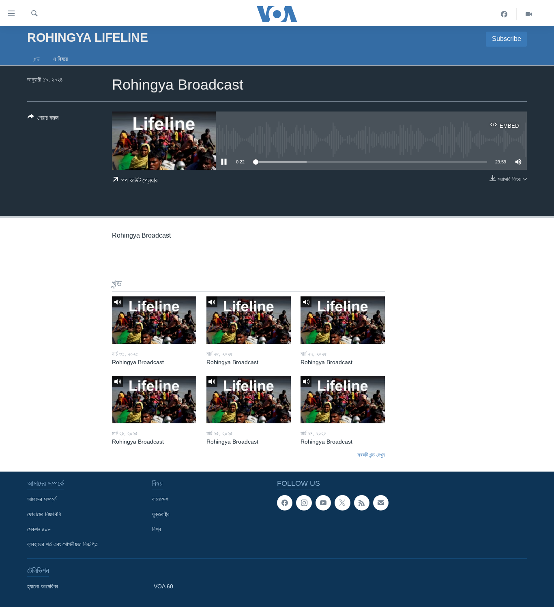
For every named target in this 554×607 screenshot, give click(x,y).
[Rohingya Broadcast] (154, 320)
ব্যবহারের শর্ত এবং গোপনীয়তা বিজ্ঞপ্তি (62, 544)
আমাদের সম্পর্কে (41, 499)
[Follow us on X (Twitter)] (342, 502)
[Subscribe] (381, 502)
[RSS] (361, 502)
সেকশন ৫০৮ (38, 529)
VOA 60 (163, 586)
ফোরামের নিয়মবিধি (44, 514)
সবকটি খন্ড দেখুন (371, 455)
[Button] (43, 119)
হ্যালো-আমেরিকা (42, 586)
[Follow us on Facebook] (284, 502)
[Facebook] (504, 14)
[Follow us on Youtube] (323, 502)
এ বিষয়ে (60, 59)
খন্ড (37, 59)
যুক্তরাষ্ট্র (161, 514)
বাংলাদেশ (160, 499)
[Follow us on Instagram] (303, 502)
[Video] (529, 14)
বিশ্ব (156, 529)
